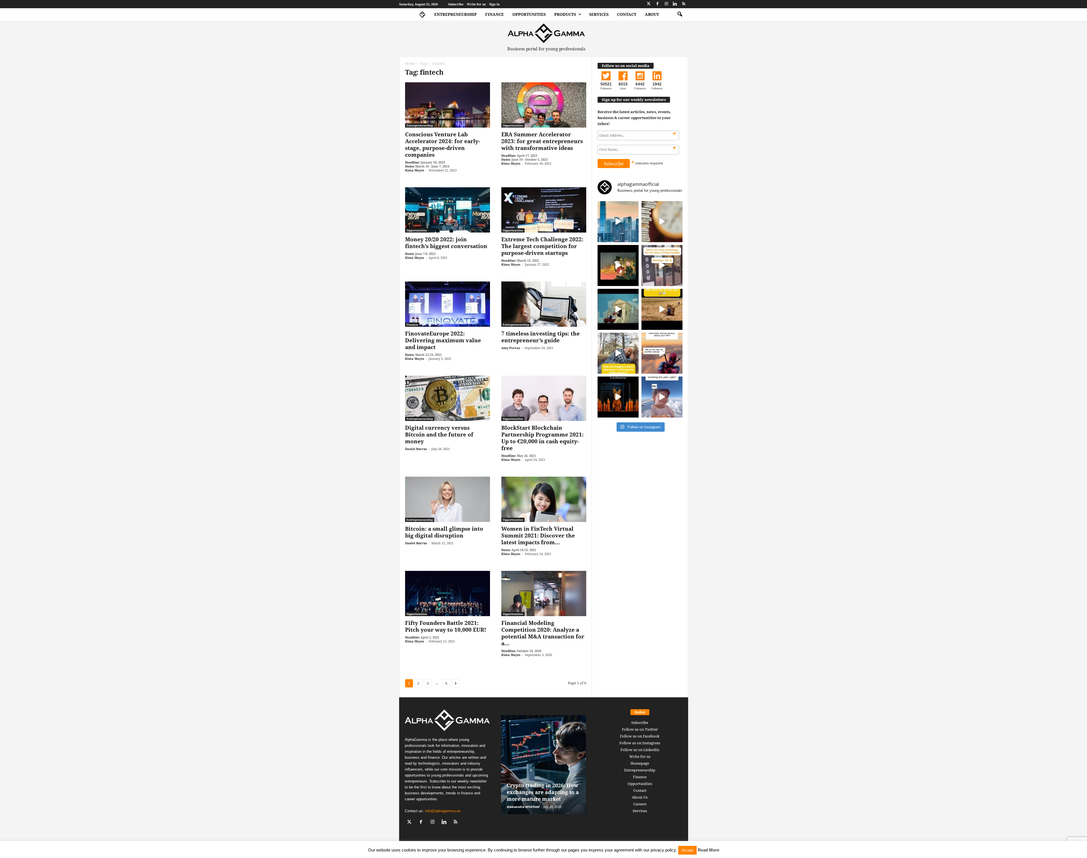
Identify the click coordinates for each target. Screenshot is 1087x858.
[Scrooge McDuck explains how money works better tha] (618, 265)
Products (565, 14)
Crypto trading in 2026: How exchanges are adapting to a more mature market (543, 792)
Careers (640, 804)
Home (410, 63)
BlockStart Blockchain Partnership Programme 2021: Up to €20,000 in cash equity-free (542, 438)
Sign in (494, 4)
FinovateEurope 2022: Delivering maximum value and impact (443, 340)
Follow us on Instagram (639, 742)
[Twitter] (648, 4)
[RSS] (684, 4)
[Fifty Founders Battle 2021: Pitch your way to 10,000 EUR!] (447, 593)
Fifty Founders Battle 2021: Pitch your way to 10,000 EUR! (445, 626)
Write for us (476, 4)
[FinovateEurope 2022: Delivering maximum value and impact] (447, 304)
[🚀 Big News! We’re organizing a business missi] (618, 221)
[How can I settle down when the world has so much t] (661, 353)
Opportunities (529, 14)
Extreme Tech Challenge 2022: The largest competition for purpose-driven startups (542, 246)
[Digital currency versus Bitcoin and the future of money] (447, 398)
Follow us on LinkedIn (639, 749)
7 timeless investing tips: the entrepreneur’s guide (540, 337)
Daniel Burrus (416, 449)
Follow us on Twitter (640, 729)
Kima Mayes (414, 170)
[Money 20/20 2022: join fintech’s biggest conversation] (447, 210)
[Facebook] (657, 4)
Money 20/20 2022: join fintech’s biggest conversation (446, 243)
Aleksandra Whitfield (523, 807)
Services (599, 14)
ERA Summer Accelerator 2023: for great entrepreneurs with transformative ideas (542, 141)
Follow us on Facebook (640, 736)
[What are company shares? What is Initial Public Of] (618, 309)
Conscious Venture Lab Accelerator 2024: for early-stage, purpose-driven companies (442, 144)
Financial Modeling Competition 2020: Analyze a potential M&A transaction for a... (542, 633)
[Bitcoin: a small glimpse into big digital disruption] (447, 499)
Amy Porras (510, 348)
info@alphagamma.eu (443, 811)
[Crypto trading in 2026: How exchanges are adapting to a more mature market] (543, 764)
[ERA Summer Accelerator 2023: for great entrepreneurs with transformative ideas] (543, 105)
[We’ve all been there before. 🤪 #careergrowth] (618, 353)
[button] (679, 14)
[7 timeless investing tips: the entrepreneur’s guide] (543, 304)
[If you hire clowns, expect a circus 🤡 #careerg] (661, 265)
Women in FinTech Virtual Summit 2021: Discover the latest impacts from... (538, 535)
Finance (494, 14)
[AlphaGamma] (546, 33)
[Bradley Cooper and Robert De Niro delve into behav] (661, 221)
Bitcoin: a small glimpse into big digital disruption (444, 532)
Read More (708, 850)
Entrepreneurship (455, 14)
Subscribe (455, 4)
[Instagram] (666, 4)
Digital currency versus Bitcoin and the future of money (439, 434)
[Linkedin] (675, 4)
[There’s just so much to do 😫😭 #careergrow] (661, 309)
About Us (640, 797)
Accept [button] (687, 850)
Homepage (639, 763)
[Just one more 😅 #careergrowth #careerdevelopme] (661, 397)
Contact (626, 14)
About (652, 14)
